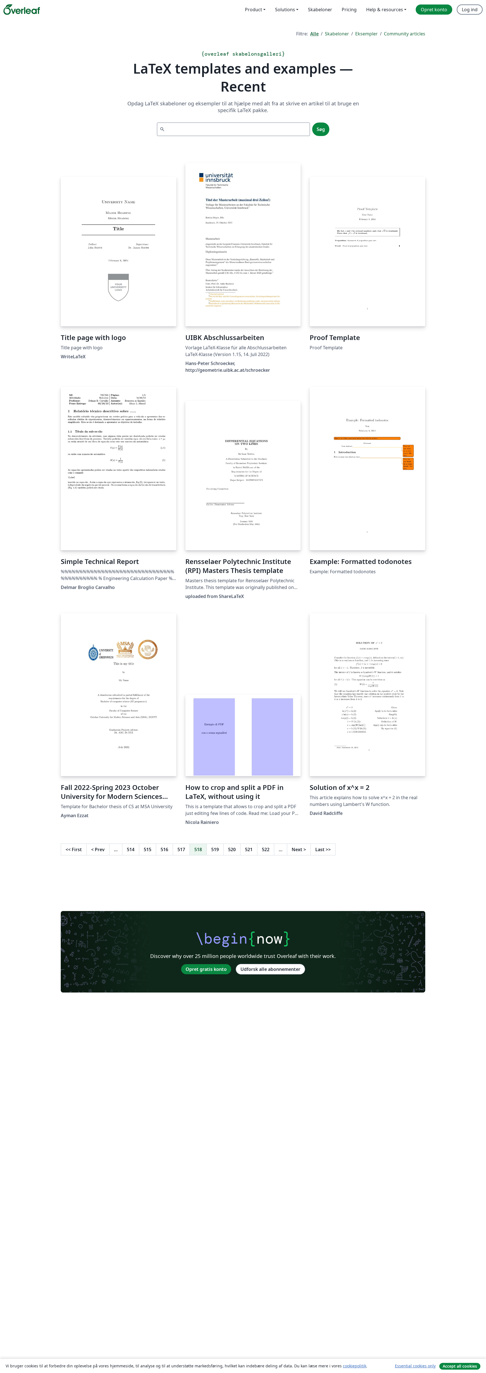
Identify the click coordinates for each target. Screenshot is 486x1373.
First (74, 849)
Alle (314, 34)
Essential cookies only (415, 1366)
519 (215, 849)
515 (147, 849)
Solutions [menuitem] (285, 9)
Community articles (404, 34)
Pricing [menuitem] (349, 9)
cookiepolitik (354, 1366)
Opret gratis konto (206, 969)
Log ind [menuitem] (470, 9)
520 (232, 849)
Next (299, 849)
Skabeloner (337, 34)
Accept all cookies (460, 1366)
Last (323, 849)
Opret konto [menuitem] (434, 9)
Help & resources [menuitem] (384, 9)
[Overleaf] (21, 9)
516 (164, 849)
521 (249, 849)
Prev (98, 849)
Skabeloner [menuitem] (320, 9)
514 (130, 849)
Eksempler (366, 34)
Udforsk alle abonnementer (270, 969)
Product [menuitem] (253, 9)
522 (265, 849)
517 (181, 849)
